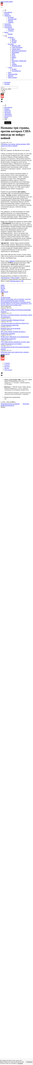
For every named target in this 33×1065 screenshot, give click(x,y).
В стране (11, 17)
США (2, 290)
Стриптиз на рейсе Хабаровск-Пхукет (12, 320)
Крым (13, 56)
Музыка (14, 40)
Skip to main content (7, 1)
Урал (13, 62)
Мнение (10, 76)
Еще (5, 35)
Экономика (7, 25)
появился (12, 261)
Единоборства (16, 71)
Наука (6, 32)
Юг (13, 59)
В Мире (6, 14)
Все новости (8, 12)
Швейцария (4, 292)
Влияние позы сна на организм (10, 328)
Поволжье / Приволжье (19, 61)
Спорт (10, 67)
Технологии (8, 27)
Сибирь (14, 64)
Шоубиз (10, 20)
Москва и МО (16, 45)
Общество (7, 15)
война (2, 285)
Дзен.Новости (5, 277)
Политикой (20, 1063)
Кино (13, 39)
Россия (3, 288)
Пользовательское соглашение (10, 404)
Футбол (14, 69)
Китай (3, 287)
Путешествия (12, 19)
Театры (14, 42)
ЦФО (13, 54)
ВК (22, 281)
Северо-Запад (16, 49)
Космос (10, 34)
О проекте (7, 363)
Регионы (11, 44)
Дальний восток (17, 66)
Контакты (7, 366)
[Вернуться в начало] (2, 5)
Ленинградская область (19, 50)
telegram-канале (15, 281)
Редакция (7, 82)
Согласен (29, 1062)
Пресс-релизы (12, 77)
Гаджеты (11, 30)
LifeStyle (10, 22)
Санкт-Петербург (17, 47)
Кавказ (14, 57)
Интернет (11, 29)
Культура (11, 37)
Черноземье (15, 52)
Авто (9, 72)
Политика (7, 24)
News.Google (15, 277)
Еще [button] (5, 119)
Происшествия (12, 74)
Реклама (7, 84)
